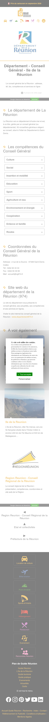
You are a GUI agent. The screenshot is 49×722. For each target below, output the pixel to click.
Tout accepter (25, 374)
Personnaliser (24, 379)
